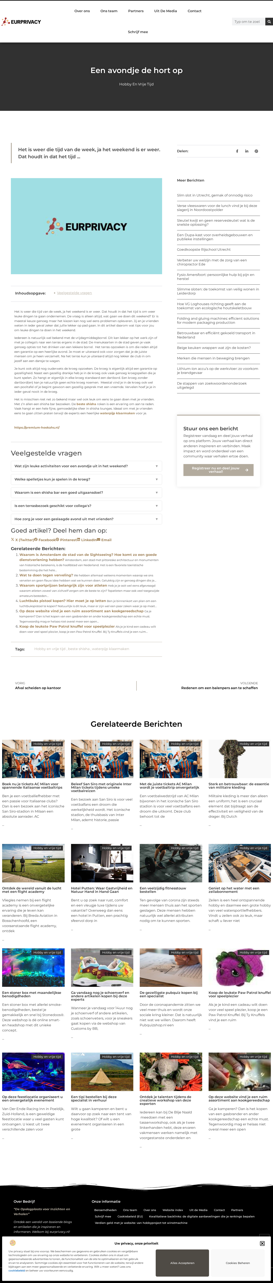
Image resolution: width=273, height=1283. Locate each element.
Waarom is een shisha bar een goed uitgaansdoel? (86, 493)
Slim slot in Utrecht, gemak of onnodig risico (215, 195)
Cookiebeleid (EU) (130, 1216)
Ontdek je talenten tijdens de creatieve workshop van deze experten (165, 1100)
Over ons (82, 11)
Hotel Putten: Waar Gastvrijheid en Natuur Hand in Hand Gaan (101, 890)
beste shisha (86, 404)
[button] (262, 1243)
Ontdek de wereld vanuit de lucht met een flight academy (31, 890)
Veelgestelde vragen (74, 293)
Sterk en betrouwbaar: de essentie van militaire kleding (239, 785)
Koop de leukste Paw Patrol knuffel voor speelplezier (67, 626)
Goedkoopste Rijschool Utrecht (204, 250)
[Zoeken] (269, 21)
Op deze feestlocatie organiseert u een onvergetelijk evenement (32, 1098)
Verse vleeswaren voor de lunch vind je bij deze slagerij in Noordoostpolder (217, 208)
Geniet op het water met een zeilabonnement (234, 890)
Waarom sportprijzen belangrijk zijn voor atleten (63, 585)
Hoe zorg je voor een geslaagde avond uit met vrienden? (86, 519)
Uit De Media (165, 11)
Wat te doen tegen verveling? (46, 575)
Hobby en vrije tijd (136, 84)
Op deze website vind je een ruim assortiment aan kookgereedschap (81, 611)
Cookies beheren (238, 1263)
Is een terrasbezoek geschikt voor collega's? (86, 506)
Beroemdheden (105, 1210)
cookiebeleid (17, 1270)
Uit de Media (198, 1210)
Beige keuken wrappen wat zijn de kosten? (214, 348)
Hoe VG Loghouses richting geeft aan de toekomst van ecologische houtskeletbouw (214, 306)
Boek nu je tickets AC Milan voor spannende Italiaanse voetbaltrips (32, 785)
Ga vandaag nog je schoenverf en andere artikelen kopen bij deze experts (100, 996)
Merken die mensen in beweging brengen (213, 358)
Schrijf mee (138, 32)
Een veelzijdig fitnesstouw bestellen (163, 890)
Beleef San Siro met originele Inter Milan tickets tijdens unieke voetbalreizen (101, 787)
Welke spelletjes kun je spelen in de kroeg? (86, 479)
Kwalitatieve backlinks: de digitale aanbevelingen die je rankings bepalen (202, 1216)
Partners (136, 11)
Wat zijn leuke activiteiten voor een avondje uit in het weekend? (86, 466)
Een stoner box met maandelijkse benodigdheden (31, 994)
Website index (173, 1210)
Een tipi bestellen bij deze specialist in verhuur (94, 1098)
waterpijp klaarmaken (117, 413)
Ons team (109, 11)
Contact (195, 11)
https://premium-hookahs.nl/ (37, 427)
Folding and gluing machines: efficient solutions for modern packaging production (218, 320)
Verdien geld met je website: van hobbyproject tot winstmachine (141, 1222)
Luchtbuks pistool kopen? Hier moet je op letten (62, 601)
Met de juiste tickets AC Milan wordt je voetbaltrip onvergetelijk (169, 785)
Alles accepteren (182, 1263)
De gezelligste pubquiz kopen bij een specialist (169, 994)
